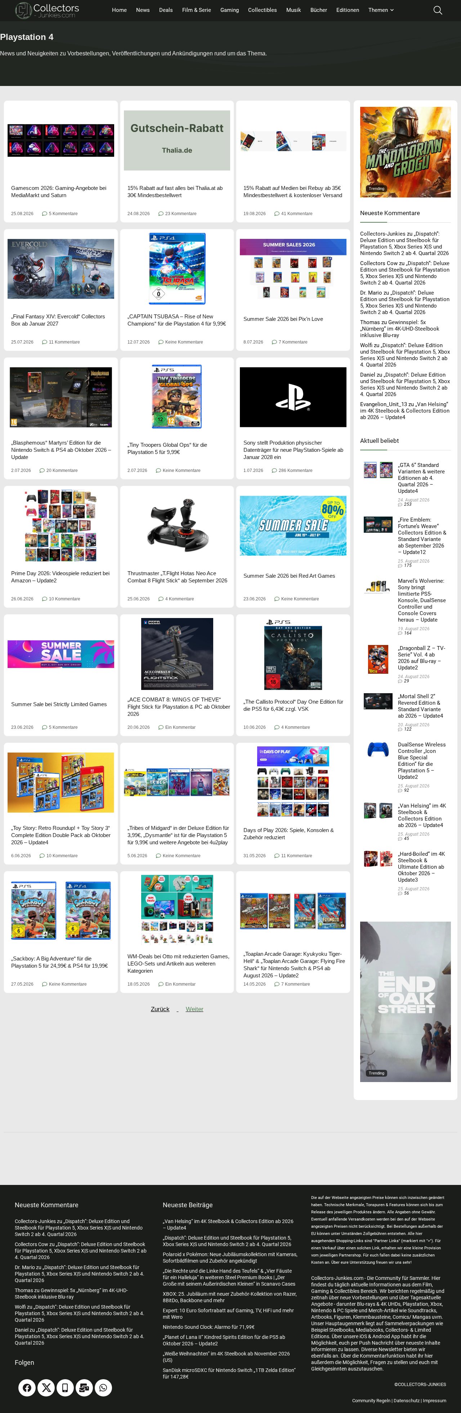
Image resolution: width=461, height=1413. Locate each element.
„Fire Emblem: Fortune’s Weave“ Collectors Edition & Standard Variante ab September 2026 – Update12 (422, 536)
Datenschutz (407, 1400)
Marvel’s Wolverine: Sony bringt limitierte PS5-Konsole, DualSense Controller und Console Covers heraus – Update (422, 600)
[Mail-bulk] (84, 1387)
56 (406, 893)
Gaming (229, 10)
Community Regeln (371, 1400)
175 (408, 565)
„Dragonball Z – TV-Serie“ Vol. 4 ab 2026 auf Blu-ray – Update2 (421, 658)
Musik (293, 10)
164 (408, 633)
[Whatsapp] (103, 1387)
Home (119, 10)
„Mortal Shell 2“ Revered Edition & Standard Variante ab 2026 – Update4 (420, 706)
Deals (166, 10)
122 (408, 729)
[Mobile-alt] (65, 1387)
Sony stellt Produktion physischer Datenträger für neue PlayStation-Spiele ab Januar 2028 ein (293, 450)
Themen (378, 10)
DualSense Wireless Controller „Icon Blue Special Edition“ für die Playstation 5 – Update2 (422, 760)
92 (406, 790)
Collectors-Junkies (383, 234)
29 (406, 680)
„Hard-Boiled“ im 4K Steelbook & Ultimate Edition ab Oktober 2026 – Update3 (421, 867)
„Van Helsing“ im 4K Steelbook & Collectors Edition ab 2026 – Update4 (404, 411)
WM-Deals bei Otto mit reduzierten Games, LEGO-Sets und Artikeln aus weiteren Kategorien (178, 963)
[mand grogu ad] (405, 110)
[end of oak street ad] (405, 925)
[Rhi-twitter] (46, 1387)
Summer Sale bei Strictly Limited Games (59, 704)
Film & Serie (196, 10)
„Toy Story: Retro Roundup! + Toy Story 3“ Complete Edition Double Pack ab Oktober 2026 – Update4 (61, 835)
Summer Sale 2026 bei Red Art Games (289, 576)
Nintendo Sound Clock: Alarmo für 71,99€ (209, 1327)
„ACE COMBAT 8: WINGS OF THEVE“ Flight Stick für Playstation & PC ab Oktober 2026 (178, 706)
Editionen (347, 10)
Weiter (194, 1009)
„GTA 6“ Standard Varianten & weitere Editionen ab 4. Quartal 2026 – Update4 (421, 478)
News (143, 10)
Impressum (434, 1400)
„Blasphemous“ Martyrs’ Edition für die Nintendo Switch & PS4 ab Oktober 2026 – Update (61, 450)
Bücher (318, 10)
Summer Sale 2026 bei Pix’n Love (283, 319)
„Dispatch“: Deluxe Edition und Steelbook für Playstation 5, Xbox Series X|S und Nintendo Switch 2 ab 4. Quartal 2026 (404, 243)
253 (408, 504)
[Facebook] (27, 1387)
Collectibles (262, 10)
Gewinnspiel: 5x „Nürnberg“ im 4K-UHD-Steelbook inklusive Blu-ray (399, 329)
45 (406, 838)
